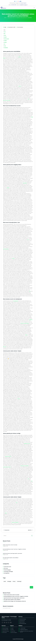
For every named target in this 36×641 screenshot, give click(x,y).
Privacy (14, 581)
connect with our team (7, 466)
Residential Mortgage (22, 619)
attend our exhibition (15, 522)
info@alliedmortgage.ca (23, 4)
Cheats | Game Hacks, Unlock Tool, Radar (10, 544)
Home (5, 17)
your (16, 502)
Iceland (5, 37)
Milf (4, 33)
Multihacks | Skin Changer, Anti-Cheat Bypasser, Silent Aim (15, 601)
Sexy (5, 31)
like (28, 99)
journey (13, 258)
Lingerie (5, 40)
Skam (5, 35)
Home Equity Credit (5, 629)
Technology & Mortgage (8, 571)
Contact (12, 628)
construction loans (7, 566)
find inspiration (15, 300)
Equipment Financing (5, 631)
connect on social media (24, 323)
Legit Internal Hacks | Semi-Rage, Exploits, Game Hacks (12, 553)
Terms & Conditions (14, 632)
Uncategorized (6, 573)
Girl (4, 44)
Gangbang (6, 47)
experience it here (27, 443)
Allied (5, 27)
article (26, 334)
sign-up (20, 86)
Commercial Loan (22, 620)
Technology (19, 581)
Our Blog (12, 629)
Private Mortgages (7, 569)
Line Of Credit (4, 632)
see (29, 291)
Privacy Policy (13, 631)
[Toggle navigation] (34, 8)
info (28, 239)
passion (19, 56)
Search (31, 587)
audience (30, 319)
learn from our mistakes (24, 465)
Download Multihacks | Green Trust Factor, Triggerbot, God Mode (14, 549)
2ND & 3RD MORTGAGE (22, 623)
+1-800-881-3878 (22, 628)
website (8, 187)
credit (5, 581)
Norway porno (6, 38)
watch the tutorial (8, 456)
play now (4, 346)
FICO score (6, 568)
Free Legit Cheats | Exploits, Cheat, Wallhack (10, 557)
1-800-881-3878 (13, 4)
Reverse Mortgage (5, 628)
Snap (5, 45)
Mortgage (9, 581)
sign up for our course (6, 100)
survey (19, 398)
